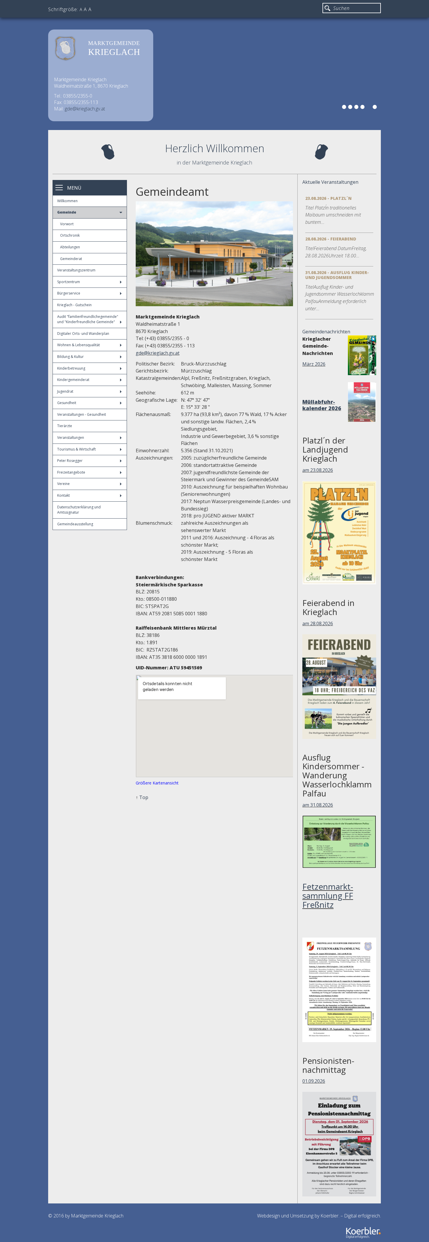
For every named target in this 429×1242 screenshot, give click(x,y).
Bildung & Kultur (70, 356)
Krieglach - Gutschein (74, 304)
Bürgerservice (68, 293)
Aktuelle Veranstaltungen (330, 182)
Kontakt (63, 495)
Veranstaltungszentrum (76, 270)
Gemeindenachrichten (326, 331)
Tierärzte (64, 425)
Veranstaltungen (70, 437)
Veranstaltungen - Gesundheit (81, 414)
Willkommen (67, 200)
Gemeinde (66, 212)
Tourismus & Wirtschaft (76, 449)
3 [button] (357, 108)
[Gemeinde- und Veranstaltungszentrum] (214, 253)
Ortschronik (70, 235)
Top (143, 797)
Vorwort (67, 223)
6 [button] (376, 108)
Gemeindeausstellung (75, 524)
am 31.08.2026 (317, 805)
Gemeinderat (71, 258)
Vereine (63, 483)
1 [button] (345, 108)
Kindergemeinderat (73, 379)
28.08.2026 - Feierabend (330, 239)
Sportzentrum (68, 281)
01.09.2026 (313, 1081)
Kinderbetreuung (71, 368)
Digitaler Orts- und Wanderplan (83, 333)
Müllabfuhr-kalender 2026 (321, 405)
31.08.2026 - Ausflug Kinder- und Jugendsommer (337, 275)
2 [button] (351, 108)
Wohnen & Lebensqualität (78, 344)
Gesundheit (66, 402)
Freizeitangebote (71, 472)
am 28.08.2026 (317, 623)
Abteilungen (70, 247)
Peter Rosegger (70, 460)
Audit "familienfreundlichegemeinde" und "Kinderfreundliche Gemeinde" (87, 319)
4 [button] (363, 108)
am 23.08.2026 (317, 470)
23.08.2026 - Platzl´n (328, 198)
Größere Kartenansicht (157, 783)
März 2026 (313, 364)
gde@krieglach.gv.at (85, 108)
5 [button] (369, 108)
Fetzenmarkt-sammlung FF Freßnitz (327, 895)
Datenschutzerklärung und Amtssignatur (79, 510)
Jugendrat (65, 391)
